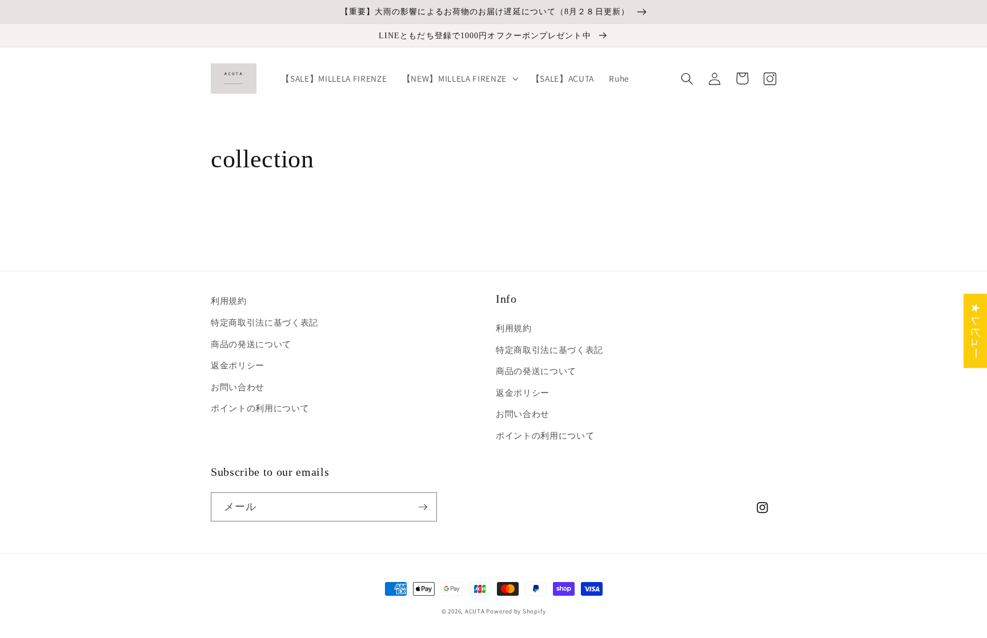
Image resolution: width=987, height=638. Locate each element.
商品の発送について (251, 344)
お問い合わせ (237, 386)
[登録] (422, 507)
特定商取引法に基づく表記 (264, 322)
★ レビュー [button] (975, 331)
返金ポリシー (237, 365)
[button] (459, 79)
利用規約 (229, 300)
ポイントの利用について (260, 408)
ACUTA (476, 611)
